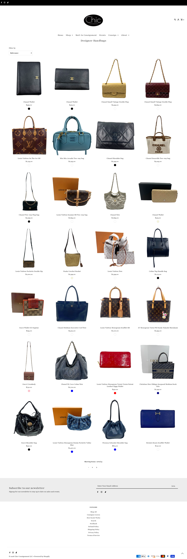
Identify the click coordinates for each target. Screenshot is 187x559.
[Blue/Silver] (158, 449)
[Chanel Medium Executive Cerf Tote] (72, 304)
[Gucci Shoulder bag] (29, 419)
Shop (68, 35)
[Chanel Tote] (115, 192)
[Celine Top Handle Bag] (158, 248)
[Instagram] (4, 3)
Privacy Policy (93, 532)
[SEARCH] (175, 19)
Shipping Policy (93, 529)
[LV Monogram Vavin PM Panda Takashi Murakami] (158, 304)
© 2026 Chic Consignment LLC (21, 556)
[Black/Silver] (72, 334)
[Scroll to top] (182, 553)
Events (102, 35)
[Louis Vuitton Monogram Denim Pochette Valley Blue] (72, 419)
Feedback (93, 524)
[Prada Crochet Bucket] (72, 248)
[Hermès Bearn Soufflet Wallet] (158, 419)
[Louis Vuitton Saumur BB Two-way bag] (72, 192)
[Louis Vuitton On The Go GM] (29, 135)
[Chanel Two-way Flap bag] (29, 192)
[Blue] (72, 391)
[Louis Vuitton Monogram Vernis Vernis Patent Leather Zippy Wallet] (115, 361)
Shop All (93, 512)
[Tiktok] (7, 3)
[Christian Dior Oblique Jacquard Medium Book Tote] (158, 361)
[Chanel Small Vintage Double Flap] (115, 79)
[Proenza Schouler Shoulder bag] (115, 419)
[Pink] (29, 391)
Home (60, 35)
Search (93, 521)
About (124, 35)
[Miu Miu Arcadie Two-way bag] (72, 135)
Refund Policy (93, 527)
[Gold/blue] (72, 165)
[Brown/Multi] (29, 165)
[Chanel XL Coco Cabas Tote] (72, 361)
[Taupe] (115, 221)
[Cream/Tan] (158, 165)
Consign (112, 35)
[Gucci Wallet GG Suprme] (29, 304)
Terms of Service (93, 535)
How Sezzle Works (93, 518)
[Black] (29, 109)
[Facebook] (1, 3)
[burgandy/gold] (158, 109)
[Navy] (158, 393)
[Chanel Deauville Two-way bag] (158, 135)
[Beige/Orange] (29, 334)
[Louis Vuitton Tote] (115, 248)
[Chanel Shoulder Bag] (115, 135)
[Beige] (158, 221)
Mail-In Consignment (86, 35)
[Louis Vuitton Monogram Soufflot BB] (115, 304)
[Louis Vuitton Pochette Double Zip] (29, 248)
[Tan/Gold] (115, 109)
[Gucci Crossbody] (29, 361)
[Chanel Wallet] (29, 79)
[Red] (115, 393)
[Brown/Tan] (72, 221)
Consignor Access (93, 515)
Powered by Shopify (42, 556)
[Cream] (115, 278)
